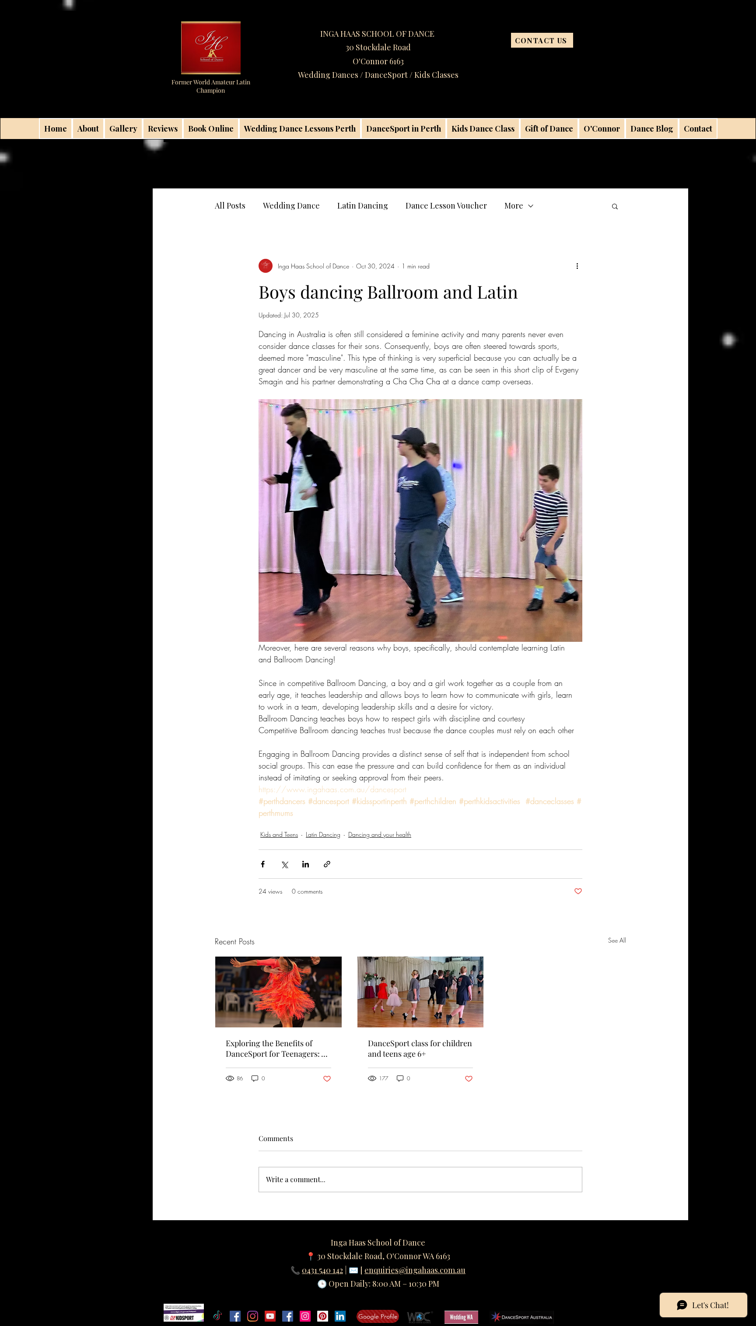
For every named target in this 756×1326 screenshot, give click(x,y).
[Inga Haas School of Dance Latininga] (322, 1316)
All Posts (230, 205)
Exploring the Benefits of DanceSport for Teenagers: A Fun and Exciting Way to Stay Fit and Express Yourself (276, 1048)
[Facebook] (235, 1316)
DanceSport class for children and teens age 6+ (420, 1048)
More (513, 205)
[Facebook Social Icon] (287, 1316)
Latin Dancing (362, 205)
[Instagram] (252, 1316)
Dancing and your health (379, 834)
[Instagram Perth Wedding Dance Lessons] (305, 1316)
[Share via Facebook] (263, 864)
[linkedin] (340, 1316)
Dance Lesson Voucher (446, 205)
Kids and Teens (279, 834)
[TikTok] (217, 1316)
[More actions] (577, 266)
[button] (615, 205)
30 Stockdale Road (378, 47)
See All (617, 940)
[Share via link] (327, 864)
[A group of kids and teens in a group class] (420, 992)
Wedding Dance (291, 205)
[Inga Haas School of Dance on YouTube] (270, 1316)
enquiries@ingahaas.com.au (415, 1270)
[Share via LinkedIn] (305, 864)
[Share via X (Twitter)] (284, 864)
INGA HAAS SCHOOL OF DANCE (378, 33)
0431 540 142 (322, 1270)
